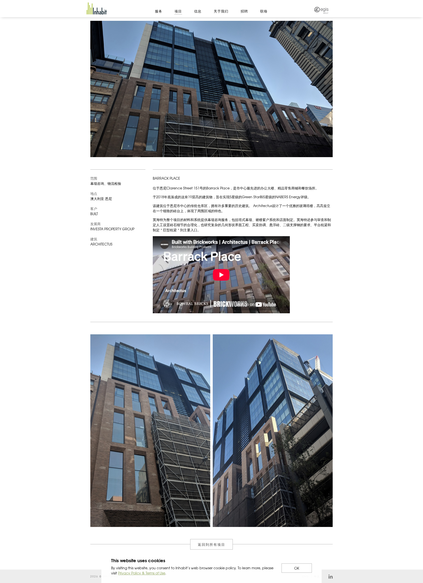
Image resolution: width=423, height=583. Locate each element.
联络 (264, 11)
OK (296, 568)
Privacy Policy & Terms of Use (141, 573)
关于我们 (221, 11)
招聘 (244, 11)
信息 (197, 11)
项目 (178, 11)
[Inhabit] (97, 8)
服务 (158, 11)
